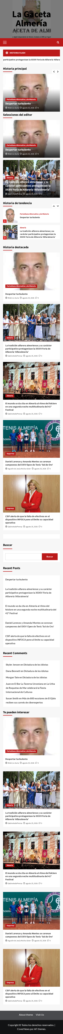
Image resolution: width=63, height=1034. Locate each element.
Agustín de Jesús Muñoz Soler (19, 468)
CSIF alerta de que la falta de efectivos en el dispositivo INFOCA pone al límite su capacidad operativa (29, 519)
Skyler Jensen (13, 664)
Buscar (7, 545)
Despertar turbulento (18, 104)
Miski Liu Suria (13, 108)
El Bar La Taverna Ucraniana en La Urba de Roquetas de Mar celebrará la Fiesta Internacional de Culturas (30, 687)
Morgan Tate (12, 677)
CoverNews (23, 1028)
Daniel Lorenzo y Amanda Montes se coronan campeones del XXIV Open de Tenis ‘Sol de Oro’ (29, 463)
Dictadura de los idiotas (36, 664)
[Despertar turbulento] (31, 93)
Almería (10, 177)
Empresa (10, 508)
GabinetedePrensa (15, 194)
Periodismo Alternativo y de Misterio (21, 99)
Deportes (10, 453)
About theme (26, 1014)
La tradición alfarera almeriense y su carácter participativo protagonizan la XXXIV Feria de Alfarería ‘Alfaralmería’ (27, 185)
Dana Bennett (13, 671)
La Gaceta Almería (31, 19)
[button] (6, 42)
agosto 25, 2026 (28, 108)
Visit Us (40, 1014)
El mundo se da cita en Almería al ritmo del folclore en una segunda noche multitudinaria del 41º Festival (38, 234)
